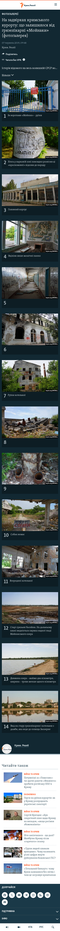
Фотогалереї (10, 14)
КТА (30, 927)
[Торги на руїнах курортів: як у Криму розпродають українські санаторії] (13, 798)
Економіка (30, 794)
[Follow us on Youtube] (19, 895)
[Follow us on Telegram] (26, 895)
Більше (6, 75)
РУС (41, 927)
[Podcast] (47, 895)
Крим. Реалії (9, 47)
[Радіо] (7, 927)
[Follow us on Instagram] (33, 895)
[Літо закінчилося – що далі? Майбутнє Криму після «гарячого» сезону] (13, 835)
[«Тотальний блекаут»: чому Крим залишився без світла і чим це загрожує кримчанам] (13, 868)
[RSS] (40, 895)
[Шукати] (53, 927)
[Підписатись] (5, 902)
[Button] (10, 55)
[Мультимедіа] (19, 927)
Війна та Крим (31, 774)
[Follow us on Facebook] (5, 895)
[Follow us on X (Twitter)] (12, 895)
